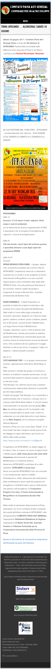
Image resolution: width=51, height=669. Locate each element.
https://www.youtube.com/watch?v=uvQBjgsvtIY (22, 440)
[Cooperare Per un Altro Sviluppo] (25, 14)
